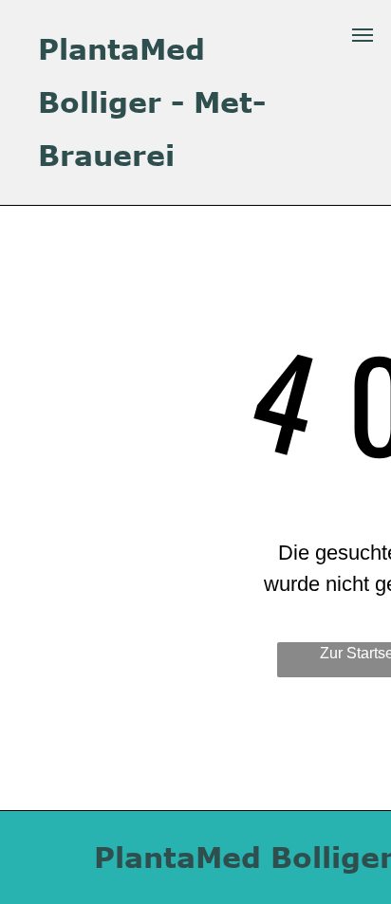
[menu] (363, 35)
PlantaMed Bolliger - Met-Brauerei (152, 101)
